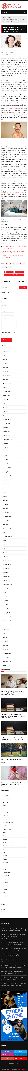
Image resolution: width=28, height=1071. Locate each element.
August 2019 (6, 665)
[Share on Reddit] (24, 263)
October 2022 (6, 532)
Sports (4, 879)
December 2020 (7, 617)
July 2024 (5, 448)
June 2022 (5, 548)
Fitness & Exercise (8, 822)
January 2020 (6, 657)
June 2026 (5, 359)
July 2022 (5, 544)
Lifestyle (5, 855)
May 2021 (5, 601)
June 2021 (5, 597)
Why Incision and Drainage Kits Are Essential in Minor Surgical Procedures (13, 978)
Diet (4, 809)
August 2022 (6, 540)
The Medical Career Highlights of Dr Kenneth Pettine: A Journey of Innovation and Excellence (13, 716)
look (7, 274)
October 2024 (6, 435)
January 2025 (6, 423)
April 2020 (5, 645)
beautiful (9, 272)
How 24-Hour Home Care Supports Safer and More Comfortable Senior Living (12, 761)
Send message (7, 340)
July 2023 (5, 496)
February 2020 (7, 653)
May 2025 (5, 407)
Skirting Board (7, 872)
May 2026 (5, 363)
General (5, 839)
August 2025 (6, 395)
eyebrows (11, 147)
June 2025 (5, 403)
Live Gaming (6, 859)
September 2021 (7, 584)
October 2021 (6, 580)
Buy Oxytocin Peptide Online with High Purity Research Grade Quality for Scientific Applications (13, 985)
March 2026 (6, 371)
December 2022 (7, 524)
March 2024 (6, 464)
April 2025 (5, 411)
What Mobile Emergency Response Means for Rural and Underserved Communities (13, 966)
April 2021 (5, 605)
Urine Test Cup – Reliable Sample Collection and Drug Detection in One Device (12, 784)
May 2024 (5, 456)
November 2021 (7, 576)
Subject (6, 313)
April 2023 (5, 508)
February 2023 (7, 516)
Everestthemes (22, 1069)
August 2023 (6, 492)
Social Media (6, 876)
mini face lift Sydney (12, 108)
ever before (18, 272)
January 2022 (6, 568)
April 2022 (5, 556)
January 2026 (6, 375)
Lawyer (5, 852)
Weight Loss (6, 896)
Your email (4, 305)
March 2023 (6, 512)
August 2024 (6, 443)
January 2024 (6, 472)
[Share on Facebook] (7, 263)
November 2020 (7, 621)
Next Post (20, 281)
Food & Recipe (7, 829)
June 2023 (5, 500)
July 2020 (5, 633)
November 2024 (7, 431)
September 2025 (7, 391)
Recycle (5, 869)
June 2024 (5, 451)
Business (5, 802)
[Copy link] (10, 267)
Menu (5, 12)
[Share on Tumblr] (2, 267)
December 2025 (7, 379)
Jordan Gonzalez (10, 54)
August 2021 (6, 589)
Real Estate (6, 865)
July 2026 (5, 355)
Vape (4, 892)
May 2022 (5, 552)
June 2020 (5, 637)
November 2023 (7, 480)
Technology (6, 886)
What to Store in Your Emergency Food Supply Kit (13, 961)
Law (4, 849)
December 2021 (7, 572)
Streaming (5, 882)
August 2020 (6, 629)
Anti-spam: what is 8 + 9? (8, 332)
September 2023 (7, 488)
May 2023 (5, 504)
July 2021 (5, 593)
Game (4, 832)
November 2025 (7, 383)
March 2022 (6, 560)
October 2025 (6, 387)
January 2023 (6, 520)
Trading (5, 889)
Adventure (6, 795)
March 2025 (6, 415)
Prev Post (7, 281)
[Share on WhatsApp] (17, 263)
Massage (5, 862)
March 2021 (6, 609)
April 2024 (5, 460)
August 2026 (6, 351)
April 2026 (5, 367)
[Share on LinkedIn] (13, 263)
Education (5, 812)
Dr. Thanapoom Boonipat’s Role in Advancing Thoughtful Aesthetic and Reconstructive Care (12, 692)
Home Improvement (8, 845)
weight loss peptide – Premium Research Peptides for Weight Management (12, 972)
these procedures (17, 274)
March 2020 (6, 649)
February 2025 (7, 419)
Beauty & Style (7, 799)
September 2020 (7, 625)
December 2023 (7, 476)
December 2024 (7, 427)
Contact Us (4, 909)
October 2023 (6, 484)
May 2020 (5, 641)
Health (4, 842)
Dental (4, 805)
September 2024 (7, 439)
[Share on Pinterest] (20, 263)
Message (3, 318)
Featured (5, 815)
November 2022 (7, 528)
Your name (4, 298)
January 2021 (6, 613)
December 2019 (7, 661)
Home (3, 912)
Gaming (5, 835)
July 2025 (5, 399)
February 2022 (7, 564)
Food (4, 825)
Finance (5, 819)
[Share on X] (10, 263)
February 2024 (7, 468)
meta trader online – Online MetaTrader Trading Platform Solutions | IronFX (13, 738)
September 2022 (7, 536)
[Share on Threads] (6, 267)
